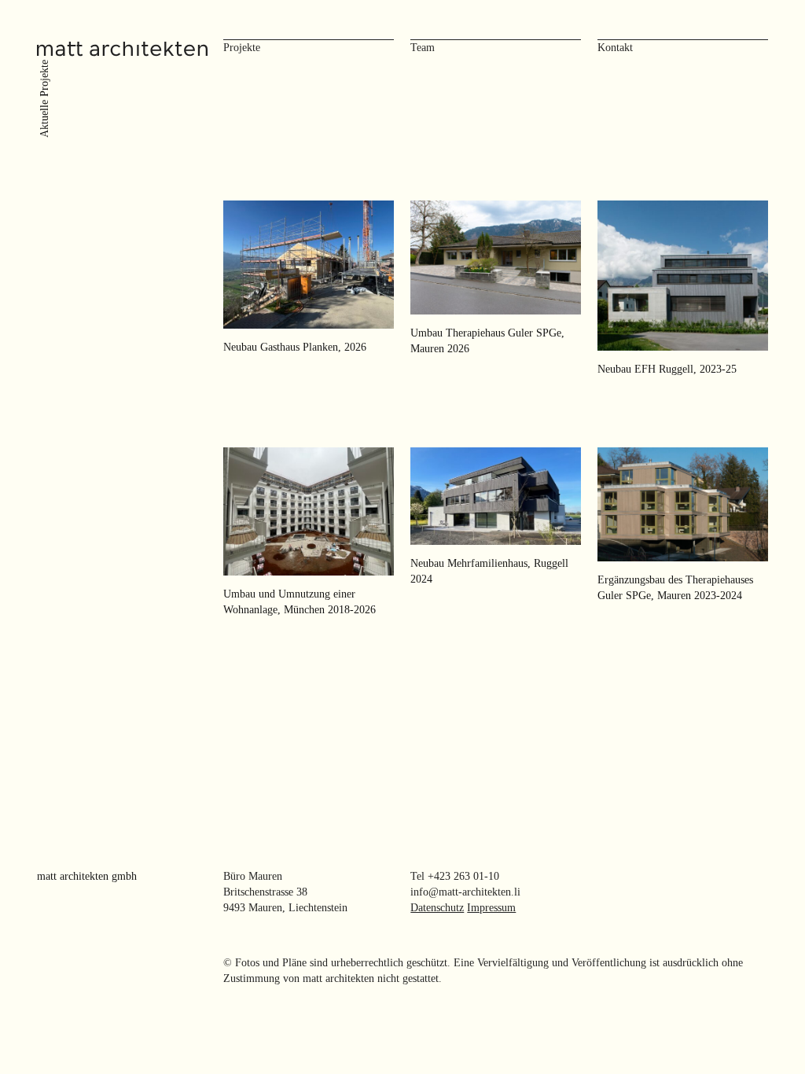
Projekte (241, 47)
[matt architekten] (122, 47)
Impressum (491, 908)
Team (422, 47)
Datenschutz (437, 908)
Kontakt (615, 47)
